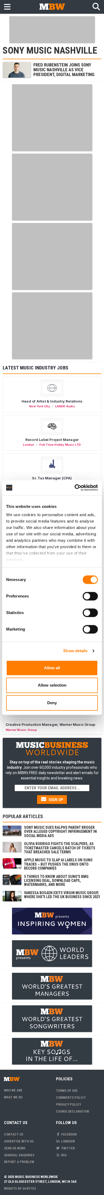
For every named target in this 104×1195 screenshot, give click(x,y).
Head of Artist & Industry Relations (52, 401)
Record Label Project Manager (52, 439)
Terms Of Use (67, 1091)
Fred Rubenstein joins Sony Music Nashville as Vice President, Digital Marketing (63, 69)
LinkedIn (67, 1141)
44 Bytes (29, 1188)
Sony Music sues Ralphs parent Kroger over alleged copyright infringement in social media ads (60, 831)
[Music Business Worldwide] (52, 6)
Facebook (68, 1134)
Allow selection (52, 685)
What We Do (13, 1097)
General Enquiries (19, 1155)
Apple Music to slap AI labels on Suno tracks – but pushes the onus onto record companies (58, 864)
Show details (75, 650)
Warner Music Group (21, 730)
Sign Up (55, 799)
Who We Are (13, 1090)
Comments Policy (71, 1098)
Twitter (67, 1148)
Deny (52, 702)
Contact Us (13, 1134)
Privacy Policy (68, 1104)
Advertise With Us (19, 1141)
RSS (63, 1155)
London (28, 445)
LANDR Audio (65, 406)
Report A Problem (19, 1162)
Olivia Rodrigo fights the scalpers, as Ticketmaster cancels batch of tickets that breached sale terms (59, 848)
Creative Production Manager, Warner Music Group (50, 724)
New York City (39, 406)
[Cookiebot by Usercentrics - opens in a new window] (75, 487)
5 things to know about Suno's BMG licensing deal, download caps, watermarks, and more (56, 880)
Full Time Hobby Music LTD (60, 445)
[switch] (90, 596)
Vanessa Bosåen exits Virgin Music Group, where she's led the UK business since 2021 (62, 895)
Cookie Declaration (72, 1111)
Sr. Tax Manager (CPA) (52, 478)
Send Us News (14, 1148)
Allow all (52, 668)
